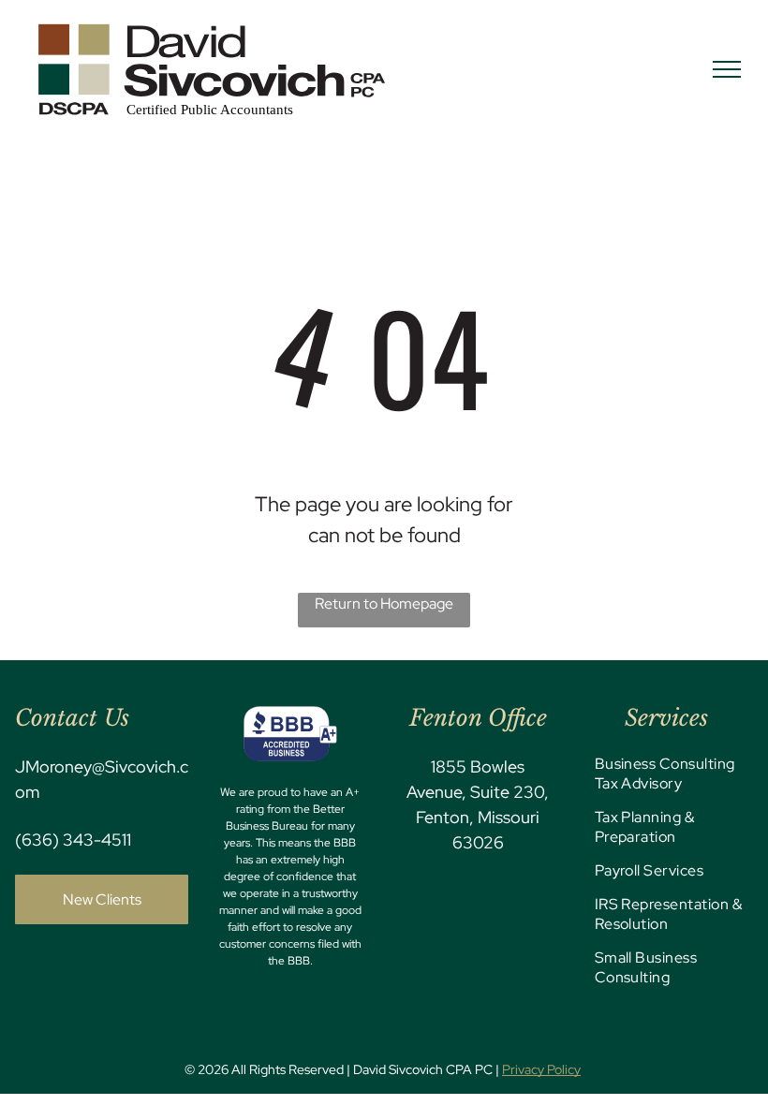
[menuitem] (670, 780)
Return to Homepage (384, 603)
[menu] (726, 69)
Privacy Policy (541, 1069)
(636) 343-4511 (73, 839)
